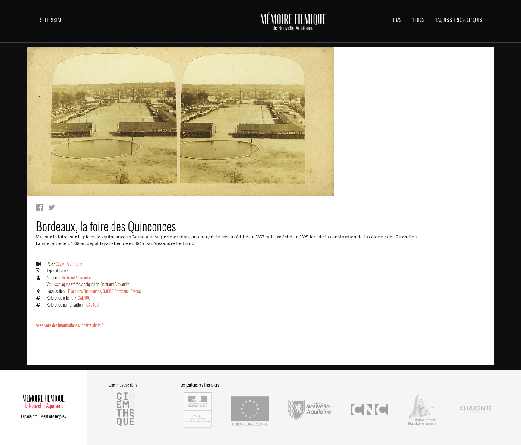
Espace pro (29, 416)
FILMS (396, 20)
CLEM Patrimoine (69, 264)
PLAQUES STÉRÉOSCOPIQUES (457, 20)
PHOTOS (417, 20)
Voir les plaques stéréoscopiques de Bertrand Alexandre (88, 284)
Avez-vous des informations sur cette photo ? (70, 325)
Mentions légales (53, 416)
